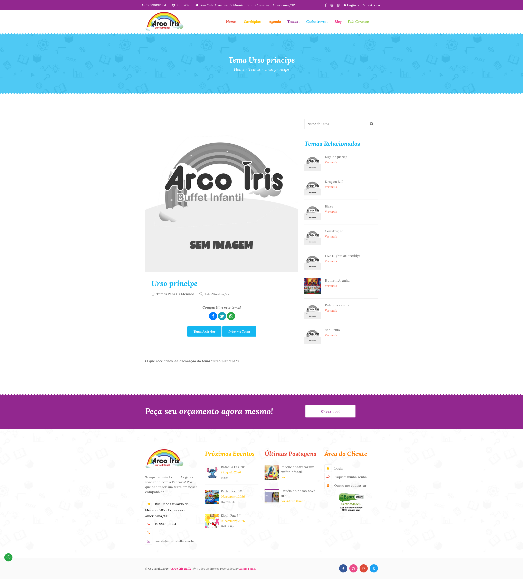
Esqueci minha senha (350, 477)
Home (239, 69)
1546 (217, 294)
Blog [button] (338, 21)
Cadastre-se (371, 5)
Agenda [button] (275, 21)
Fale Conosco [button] (358, 21)
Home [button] (231, 21)
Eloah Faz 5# (231, 515)
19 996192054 (156, 5)
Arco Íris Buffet (181, 568)
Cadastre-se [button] (316, 21)
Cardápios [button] (252, 21)
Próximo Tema (239, 331)
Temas (254, 69)
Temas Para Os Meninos (175, 294)
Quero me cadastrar (350, 485)
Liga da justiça (336, 157)
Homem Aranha (337, 280)
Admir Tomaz (247, 568)
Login (351, 5)
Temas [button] (292, 21)
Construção (334, 231)
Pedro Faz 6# (231, 491)
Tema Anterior (204, 331)
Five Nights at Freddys (342, 256)
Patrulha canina (337, 305)
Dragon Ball (334, 182)
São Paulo (332, 330)
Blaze (329, 206)
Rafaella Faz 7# (233, 467)
